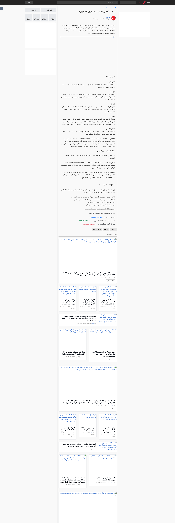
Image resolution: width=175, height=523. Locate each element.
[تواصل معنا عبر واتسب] (38, 2)
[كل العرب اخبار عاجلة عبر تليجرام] (45, 2)
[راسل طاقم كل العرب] (42, 2)
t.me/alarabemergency (97, 217)
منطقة (131, 3)
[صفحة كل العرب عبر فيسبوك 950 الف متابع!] (49, 2)
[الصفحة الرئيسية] (142, 2)
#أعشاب (113, 229)
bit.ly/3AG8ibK (83, 221)
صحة (112, 277)
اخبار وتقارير (107, 7)
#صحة (106, 229)
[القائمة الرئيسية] (148, 2)
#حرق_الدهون (97, 229)
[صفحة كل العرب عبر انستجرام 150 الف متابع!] (53, 2)
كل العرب (108, 17)
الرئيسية (114, 7)
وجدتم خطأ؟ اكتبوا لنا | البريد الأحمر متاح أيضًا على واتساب (100, 209)
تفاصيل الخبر (110, 280)
